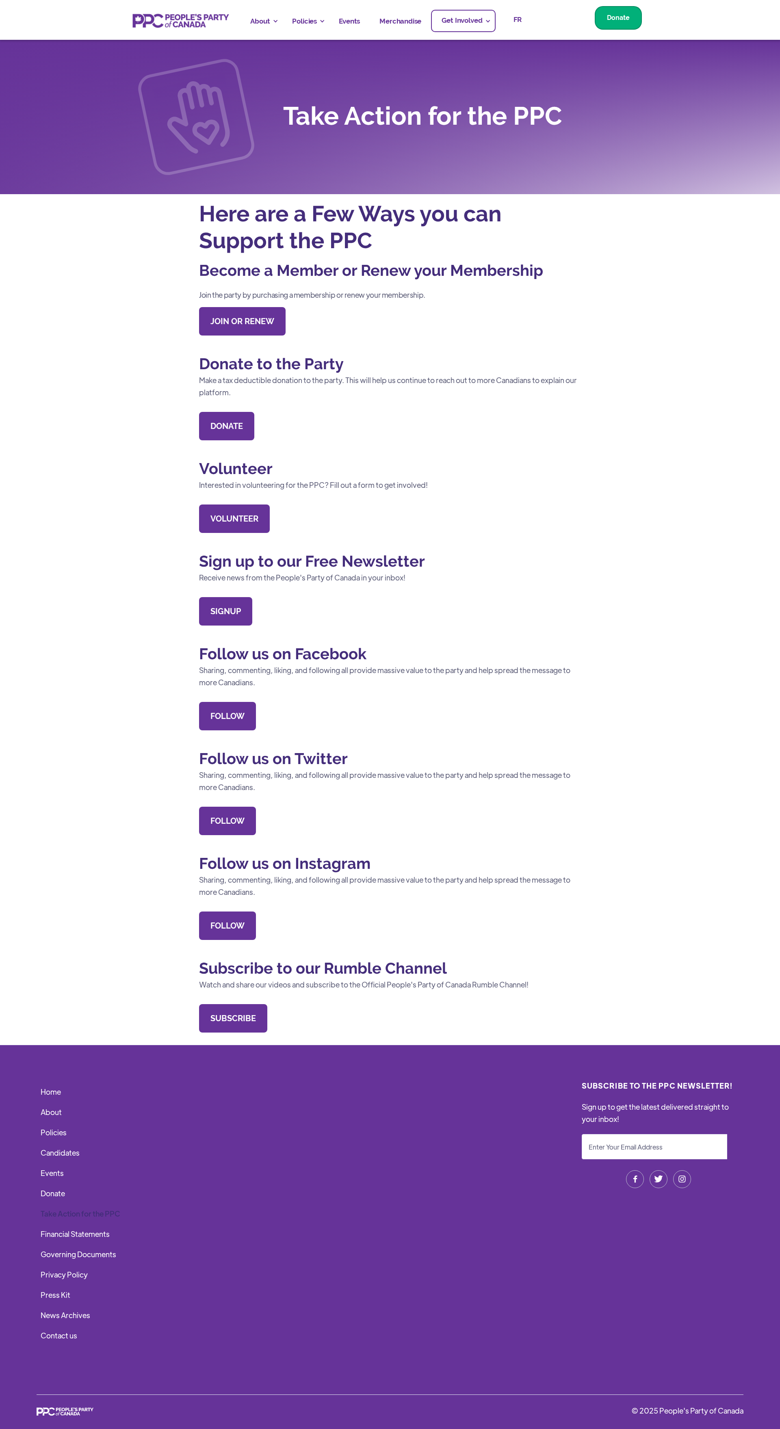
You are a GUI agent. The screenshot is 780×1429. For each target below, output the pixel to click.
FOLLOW (227, 716)
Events (349, 21)
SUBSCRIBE (233, 1018)
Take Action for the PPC (80, 1213)
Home (51, 1091)
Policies (54, 1132)
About (51, 1112)
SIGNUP (225, 611)
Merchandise (400, 21)
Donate (618, 18)
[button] (261, 21)
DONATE (226, 426)
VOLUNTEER (234, 519)
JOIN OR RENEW (242, 321)
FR (518, 19)
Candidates (60, 1152)
